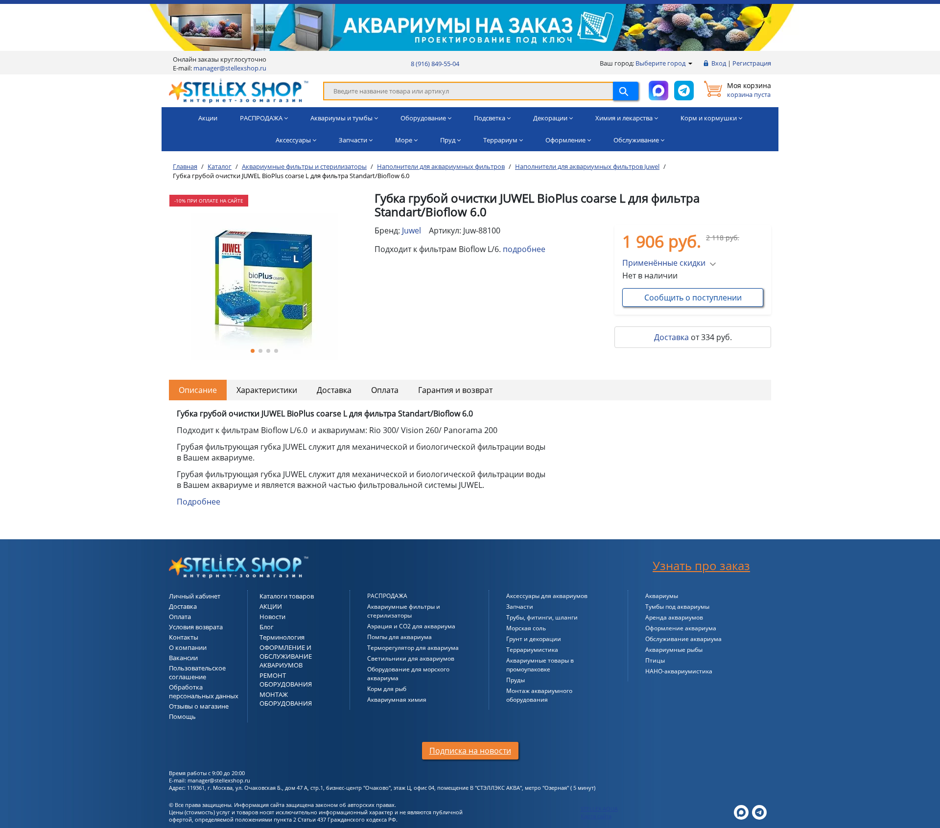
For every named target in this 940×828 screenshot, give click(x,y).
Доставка (671, 337)
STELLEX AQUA (599, 808)
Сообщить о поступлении (693, 297)
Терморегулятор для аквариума (413, 648)
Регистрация (751, 63)
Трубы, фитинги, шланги (542, 617)
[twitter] (741, 811)
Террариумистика (532, 649)
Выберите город (661, 63)
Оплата (385, 390)
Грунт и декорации (533, 639)
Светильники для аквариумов (410, 658)
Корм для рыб (386, 689)
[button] (253, 351)
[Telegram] (759, 811)
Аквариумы (661, 596)
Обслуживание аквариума (683, 639)
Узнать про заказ (701, 565)
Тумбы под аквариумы (677, 606)
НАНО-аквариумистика (678, 671)
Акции (207, 118)
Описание (198, 390)
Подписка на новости (470, 750)
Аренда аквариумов (674, 617)
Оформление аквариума (680, 628)
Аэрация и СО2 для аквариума (411, 626)
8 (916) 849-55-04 (435, 63)
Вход (718, 63)
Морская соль (526, 628)
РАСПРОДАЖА (387, 596)
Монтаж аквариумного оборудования (539, 695)
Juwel (411, 230)
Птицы (655, 660)
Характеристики (266, 390)
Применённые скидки (663, 262)
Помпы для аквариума (399, 637)
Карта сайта (596, 816)
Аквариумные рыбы (674, 649)
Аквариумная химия (396, 699)
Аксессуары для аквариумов (547, 596)
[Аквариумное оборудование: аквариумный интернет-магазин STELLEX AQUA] (238, 90)
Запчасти (519, 606)
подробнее (524, 249)
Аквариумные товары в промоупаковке (540, 664)
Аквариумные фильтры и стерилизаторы (403, 611)
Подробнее (198, 501)
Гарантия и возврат (455, 390)
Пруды (515, 680)
